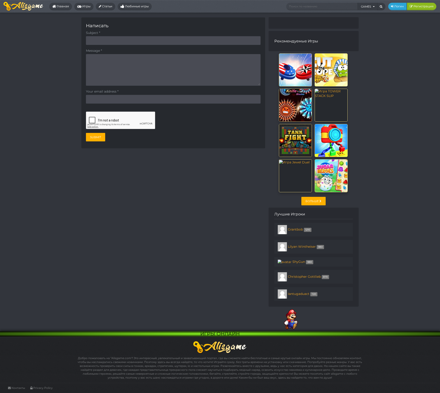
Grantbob (295, 229)
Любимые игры (136, 6)
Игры (86, 6)
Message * (94, 51)
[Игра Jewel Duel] (294, 162)
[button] (367, 6)
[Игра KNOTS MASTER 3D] (331, 140)
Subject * (93, 33)
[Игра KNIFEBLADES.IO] (295, 105)
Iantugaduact (298, 294)
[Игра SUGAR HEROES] (331, 175)
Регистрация (423, 6)
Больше (312, 201)
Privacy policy (43, 388)
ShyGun (298, 262)
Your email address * (102, 91)
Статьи (106, 6)
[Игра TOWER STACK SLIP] (331, 93)
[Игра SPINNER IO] (295, 70)
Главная (62, 6)
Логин (398, 6)
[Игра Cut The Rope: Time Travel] (331, 70)
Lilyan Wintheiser (302, 247)
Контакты (18, 388)
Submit (95, 137)
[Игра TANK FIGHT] (295, 140)
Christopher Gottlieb (304, 277)
